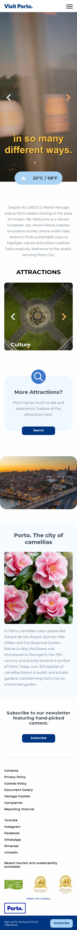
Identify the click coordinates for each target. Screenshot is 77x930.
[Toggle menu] (69, 6)
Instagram (12, 826)
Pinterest (11, 846)
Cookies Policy (15, 783)
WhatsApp (12, 839)
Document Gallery (18, 790)
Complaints (13, 803)
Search (38, 430)
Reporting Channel (19, 809)
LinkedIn (11, 852)
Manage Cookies (17, 796)
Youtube (11, 820)
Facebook (12, 833)
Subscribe (38, 738)
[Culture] (38, 316)
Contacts (11, 770)
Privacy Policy (15, 777)
